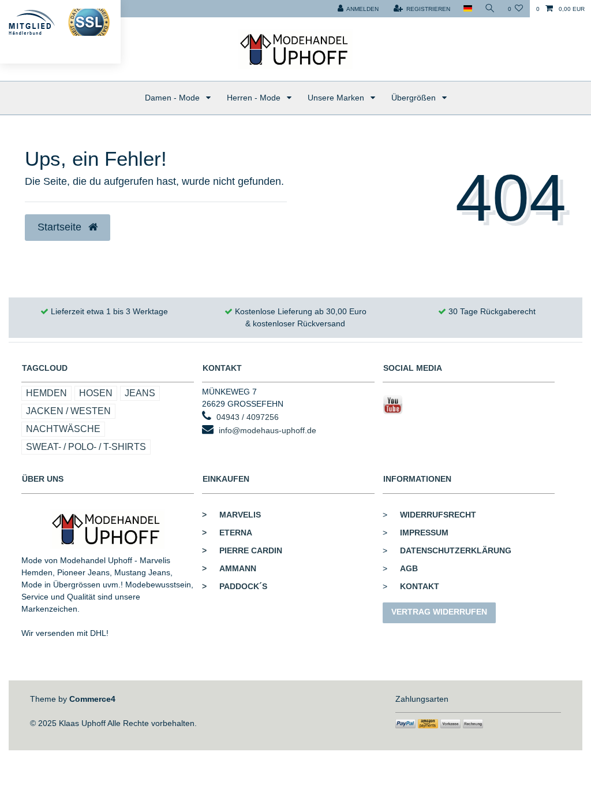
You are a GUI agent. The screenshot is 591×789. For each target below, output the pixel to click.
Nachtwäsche (63, 429)
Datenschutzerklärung (455, 550)
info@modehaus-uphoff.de (267, 430)
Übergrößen (414, 97)
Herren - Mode (255, 97)
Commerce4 (92, 699)
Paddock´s (234, 586)
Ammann (229, 568)
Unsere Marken (337, 97)
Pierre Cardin (242, 550)
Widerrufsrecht (438, 514)
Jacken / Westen (68, 411)
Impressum (424, 532)
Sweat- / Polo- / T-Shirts (86, 447)
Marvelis (231, 514)
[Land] (467, 8)
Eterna (227, 532)
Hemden (46, 393)
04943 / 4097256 (247, 417)
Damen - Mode (173, 97)
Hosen (96, 393)
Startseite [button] (61, 227)
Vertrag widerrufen (439, 611)
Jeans (140, 393)
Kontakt (419, 586)
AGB (409, 568)
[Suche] (490, 8)
